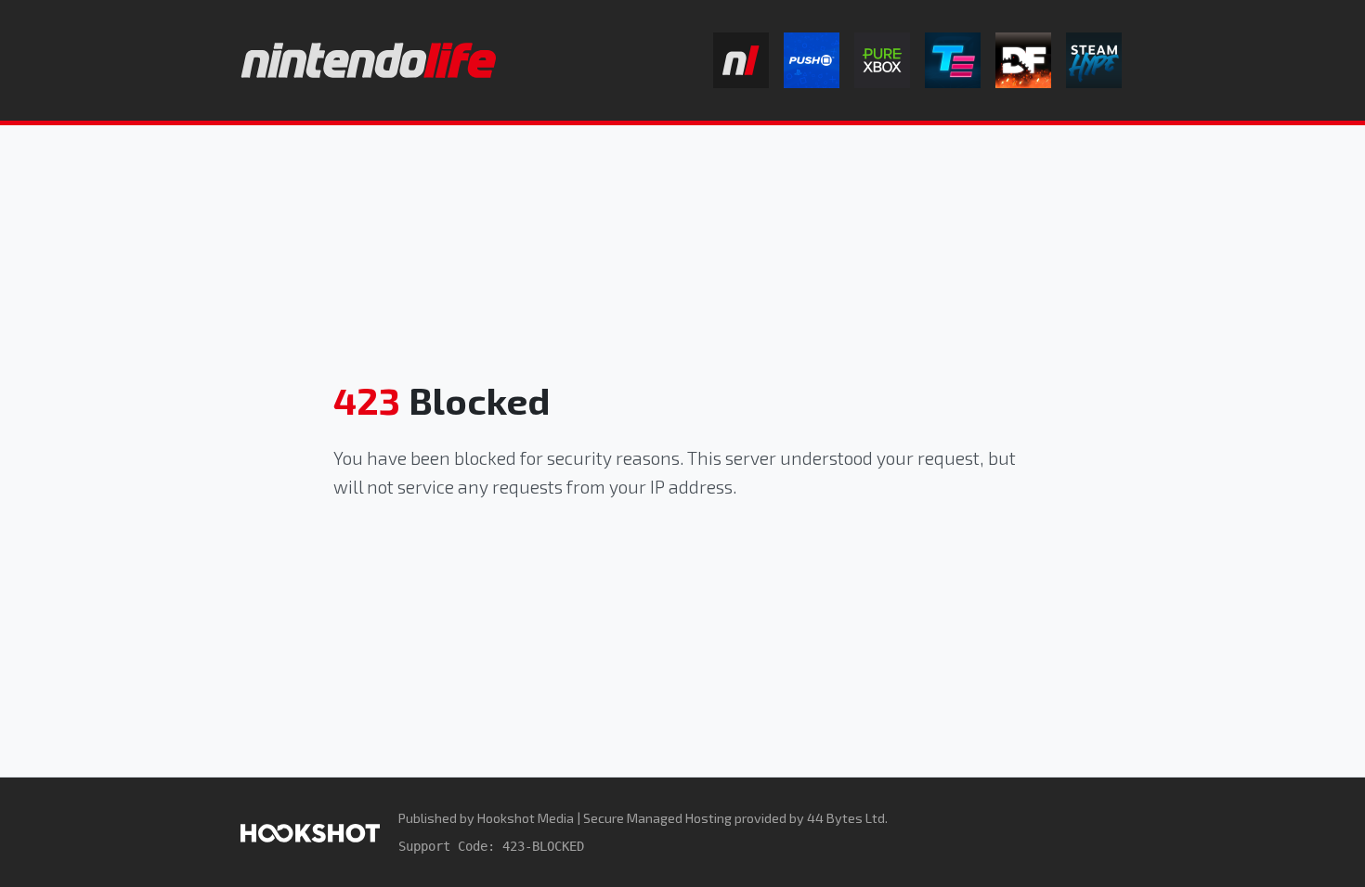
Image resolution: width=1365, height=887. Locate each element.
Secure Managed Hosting (657, 818)
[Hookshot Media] (310, 831)
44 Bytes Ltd (846, 818)
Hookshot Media (525, 818)
